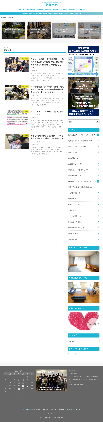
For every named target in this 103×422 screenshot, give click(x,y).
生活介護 (40, 10)
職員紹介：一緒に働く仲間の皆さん (82, 181)
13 (19, 383)
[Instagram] (84, 10)
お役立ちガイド (75, 164)
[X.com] (78, 10)
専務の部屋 (73, 233)
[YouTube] (81, 10)
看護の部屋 (73, 199)
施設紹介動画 (74, 175)
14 (23, 383)
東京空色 (51, 5)
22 (27, 386)
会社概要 (64, 10)
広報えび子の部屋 (75, 222)
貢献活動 (72, 239)
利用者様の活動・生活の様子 (80, 141)
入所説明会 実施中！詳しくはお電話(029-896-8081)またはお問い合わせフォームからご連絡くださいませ (51, 14)
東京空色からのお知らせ (78, 170)
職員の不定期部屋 (76, 228)
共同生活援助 (31, 10)
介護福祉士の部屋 (75, 204)
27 (19, 389)
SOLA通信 (73, 158)
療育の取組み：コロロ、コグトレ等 (82, 135)
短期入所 (21, 10)
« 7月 (18, 394)
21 (23, 386)
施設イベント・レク (77, 146)
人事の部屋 (73, 210)
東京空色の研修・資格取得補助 (80, 187)
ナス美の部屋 (74, 216)
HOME (4, 17)
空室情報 (72, 10)
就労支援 (48, 10)
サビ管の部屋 (74, 193)
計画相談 (56, 10)
